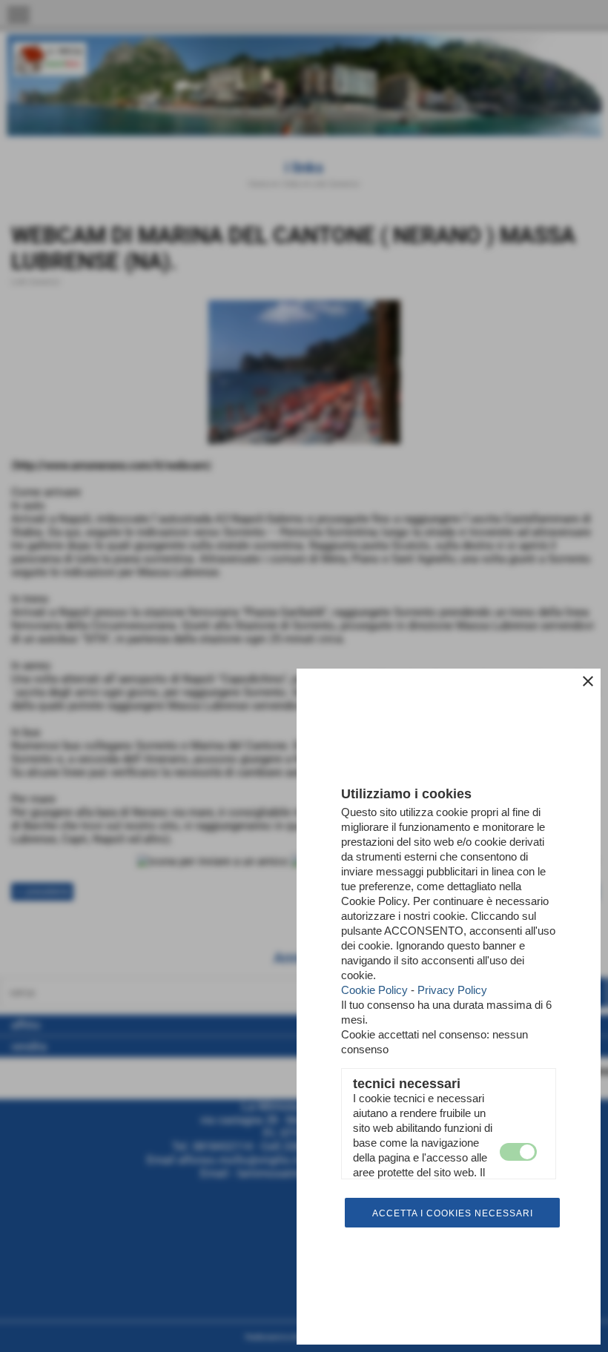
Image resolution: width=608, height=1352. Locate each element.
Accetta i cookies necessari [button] (452, 1213)
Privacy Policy (452, 990)
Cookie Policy (374, 990)
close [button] (588, 681)
